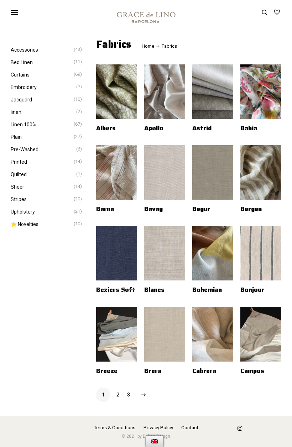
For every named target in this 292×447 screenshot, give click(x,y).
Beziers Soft (115, 290)
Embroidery (24, 87)
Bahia (248, 128)
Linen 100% (23, 124)
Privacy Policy (158, 427)
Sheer (17, 187)
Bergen (251, 209)
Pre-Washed (24, 149)
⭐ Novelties (24, 224)
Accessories (24, 50)
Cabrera (204, 371)
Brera (152, 371)
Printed (19, 162)
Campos (252, 371)
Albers (106, 128)
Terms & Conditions (114, 427)
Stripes (19, 199)
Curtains (20, 75)
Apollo (153, 128)
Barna (105, 209)
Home (148, 46)
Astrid (202, 128)
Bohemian (207, 290)
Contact (189, 427)
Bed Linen (22, 62)
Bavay (153, 209)
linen (16, 112)
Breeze (107, 371)
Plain (16, 137)
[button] (132, 129)
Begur (201, 209)
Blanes (154, 290)
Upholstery (23, 212)
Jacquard (21, 99)
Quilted (19, 174)
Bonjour (252, 290)
